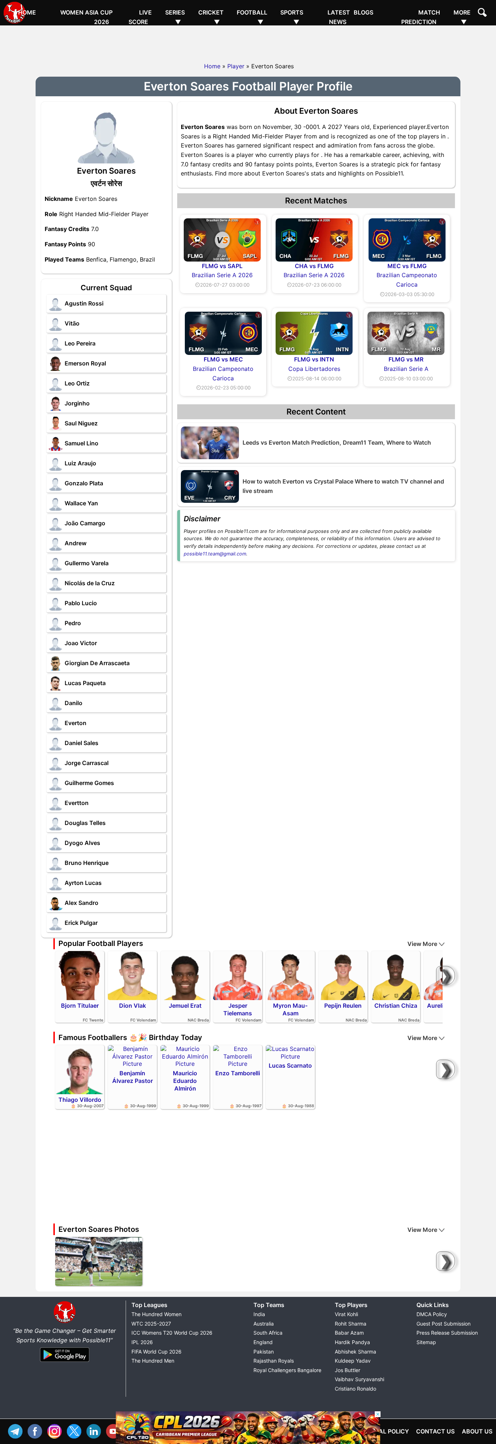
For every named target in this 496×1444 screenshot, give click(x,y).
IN (95, 1430)
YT (115, 1430)
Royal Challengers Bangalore (287, 1370)
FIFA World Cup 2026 (156, 1351)
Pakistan (263, 1351)
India (259, 1314)
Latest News (339, 17)
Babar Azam (349, 1333)
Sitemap (426, 1342)
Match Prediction (420, 17)
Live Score (140, 17)
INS (56, 1430)
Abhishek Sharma (355, 1351)
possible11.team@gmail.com (215, 554)
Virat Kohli (346, 1314)
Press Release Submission (447, 1333)
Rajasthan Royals (273, 1361)
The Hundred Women (156, 1314)
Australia (263, 1323)
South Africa (267, 1333)
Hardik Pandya (352, 1342)
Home (27, 12)
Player (235, 66)
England (263, 1342)
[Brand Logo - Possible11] (64, 1321)
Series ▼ (175, 17)
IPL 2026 (142, 1342)
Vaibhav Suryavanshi (359, 1379)
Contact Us (435, 1431)
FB (37, 1430)
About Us (477, 1431)
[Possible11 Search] (483, 13)
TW (76, 1430)
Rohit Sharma (350, 1323)
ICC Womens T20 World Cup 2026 (171, 1333)
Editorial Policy (382, 1431)
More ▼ (462, 17)
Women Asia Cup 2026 (86, 17)
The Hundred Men (152, 1361)
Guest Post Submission (443, 1323)
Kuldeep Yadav (353, 1361)
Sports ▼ (291, 17)
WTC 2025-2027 (151, 1323)
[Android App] (64, 1362)
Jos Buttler (347, 1370)
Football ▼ (252, 17)
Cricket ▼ (211, 17)
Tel (17, 1430)
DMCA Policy (431, 1314)
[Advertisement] (248, 41)
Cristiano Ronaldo (355, 1389)
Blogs (363, 12)
